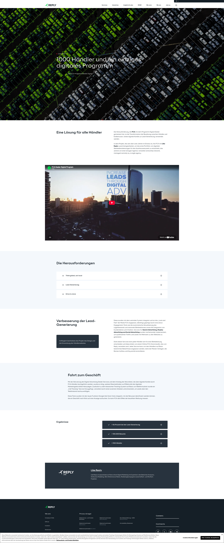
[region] (112, 538)
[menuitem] (104, 5)
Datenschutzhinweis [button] (84, 524)
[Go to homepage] (50, 5)
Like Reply (96, 470)
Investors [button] (47, 525)
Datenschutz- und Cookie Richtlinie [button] (86, 518)
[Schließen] (222, 535)
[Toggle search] (176, 5)
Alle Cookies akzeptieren (210, 537)
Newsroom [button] (48, 529)
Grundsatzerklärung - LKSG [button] (127, 518)
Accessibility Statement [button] (126, 523)
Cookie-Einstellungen (190, 537)
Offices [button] (47, 521)
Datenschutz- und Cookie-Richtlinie (67, 540)
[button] (167, 516)
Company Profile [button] (49, 518)
